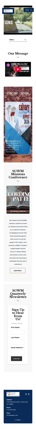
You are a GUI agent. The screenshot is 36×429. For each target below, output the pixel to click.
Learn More (18, 271)
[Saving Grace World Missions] (8, 11)
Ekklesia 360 (18, 420)
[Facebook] (25, 394)
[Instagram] (28, 394)
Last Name (15, 337)
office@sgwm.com (12, 415)
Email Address (17, 348)
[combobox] (18, 40)
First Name (15, 327)
